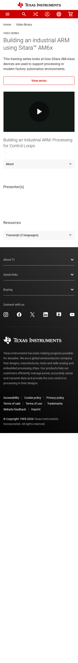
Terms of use (34, 403)
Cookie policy (32, 397)
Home (7, 24)
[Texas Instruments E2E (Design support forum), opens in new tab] (58, 316)
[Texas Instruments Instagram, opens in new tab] (5, 316)
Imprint (36, 409)
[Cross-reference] (35, 14)
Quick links (10, 274)
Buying (7, 289)
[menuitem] (24, 14)
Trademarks (55, 403)
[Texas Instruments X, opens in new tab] (32, 316)
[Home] (39, 5)
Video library (24, 24)
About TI (9, 259)
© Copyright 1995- (18, 419)
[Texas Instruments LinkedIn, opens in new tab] (45, 316)
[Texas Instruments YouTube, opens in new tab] (72, 316)
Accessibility (11, 397)
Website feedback (14, 409)
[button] (7, 14)
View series (39, 80)
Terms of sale (11, 403)
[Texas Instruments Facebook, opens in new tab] (19, 316)
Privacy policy (55, 397)
